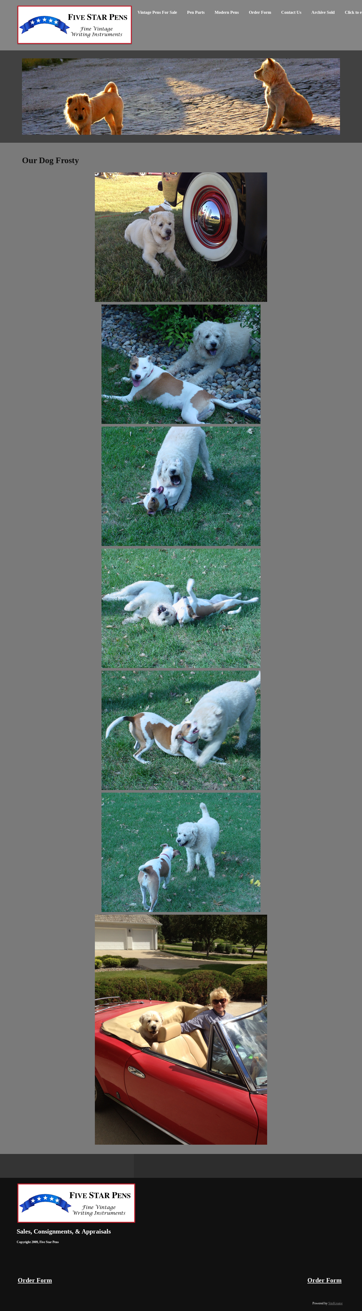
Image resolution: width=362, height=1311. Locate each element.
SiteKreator (335, 1303)
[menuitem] (157, 14)
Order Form (35, 1280)
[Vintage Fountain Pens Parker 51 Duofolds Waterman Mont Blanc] (75, 25)
